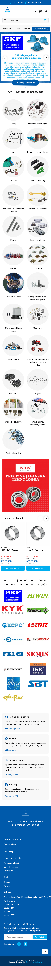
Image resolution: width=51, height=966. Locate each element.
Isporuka (7, 848)
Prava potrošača (10, 871)
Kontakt (27, 29)
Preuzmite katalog (41, 29)
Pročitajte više (11, 774)
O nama (18, 29)
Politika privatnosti (11, 863)
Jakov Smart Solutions (34, 962)
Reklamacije (9, 852)
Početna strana (7, 29)
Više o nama (10, 750)
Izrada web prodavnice (17, 962)
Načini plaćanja (10, 844)
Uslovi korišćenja (11, 867)
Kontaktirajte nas (12, 728)
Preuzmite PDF (11, 796)
